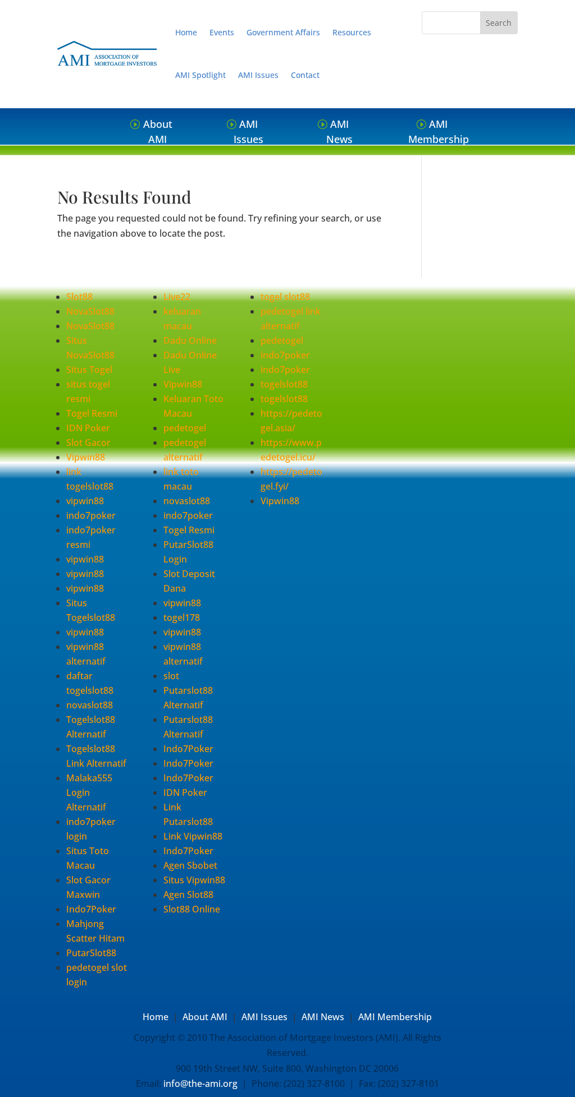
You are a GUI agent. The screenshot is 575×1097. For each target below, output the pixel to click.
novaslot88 (89, 705)
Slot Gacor (88, 442)
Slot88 (79, 297)
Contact (305, 75)
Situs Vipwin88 (194, 880)
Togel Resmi (91, 413)
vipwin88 (85, 501)
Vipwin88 (85, 457)
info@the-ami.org (200, 1083)
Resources (351, 32)
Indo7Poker (91, 909)
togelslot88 (284, 384)
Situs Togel (89, 369)
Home (186, 32)
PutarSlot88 (91, 953)
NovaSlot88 (90, 311)
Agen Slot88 (188, 894)
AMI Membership (438, 131)
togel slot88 (285, 297)
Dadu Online (190, 340)
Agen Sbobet (190, 865)
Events (221, 32)
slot (171, 676)
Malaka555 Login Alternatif (89, 792)
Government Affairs (283, 32)
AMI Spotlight (200, 75)
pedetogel (184, 428)
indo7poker (91, 515)
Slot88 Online (191, 909)
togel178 (181, 617)
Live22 (176, 297)
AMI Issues (258, 75)
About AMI (157, 131)
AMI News (339, 131)
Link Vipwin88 (192, 836)
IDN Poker (88, 428)
